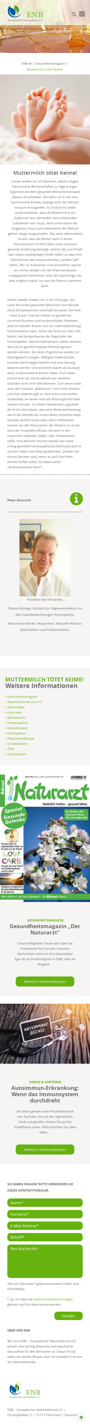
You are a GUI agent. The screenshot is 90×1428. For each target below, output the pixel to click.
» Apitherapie (14, 707)
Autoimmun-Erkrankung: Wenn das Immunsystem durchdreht (45, 1094)
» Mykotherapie (16, 728)
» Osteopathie (15, 733)
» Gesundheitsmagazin (21, 696)
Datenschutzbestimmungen (53, 1299)
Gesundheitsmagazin (45, 920)
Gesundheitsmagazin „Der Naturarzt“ (45, 929)
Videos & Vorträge (45, 1082)
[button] (74, 14)
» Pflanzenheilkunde (19, 738)
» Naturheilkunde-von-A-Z (23, 702)
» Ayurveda (13, 712)
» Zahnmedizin (15, 754)
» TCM (9, 749)
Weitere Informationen (45, 981)
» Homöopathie (16, 723)
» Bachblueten (15, 717)
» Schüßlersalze (16, 744)
